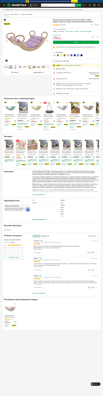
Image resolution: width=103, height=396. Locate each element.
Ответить (38, 252)
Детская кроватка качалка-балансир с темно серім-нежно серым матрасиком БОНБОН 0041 (89, 152)
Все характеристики (39, 219)
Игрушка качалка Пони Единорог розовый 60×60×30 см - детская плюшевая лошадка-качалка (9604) (21, 152)
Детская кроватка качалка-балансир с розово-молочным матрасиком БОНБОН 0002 (9, 152)
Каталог (35, 5)
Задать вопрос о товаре (72, 31)
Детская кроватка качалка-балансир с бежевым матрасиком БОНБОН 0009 (23, 115)
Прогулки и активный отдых (22, 9)
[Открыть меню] (4, 5)
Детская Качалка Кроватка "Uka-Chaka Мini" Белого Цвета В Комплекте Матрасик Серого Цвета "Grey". (62, 115)
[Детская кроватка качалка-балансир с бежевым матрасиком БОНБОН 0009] (23, 107)
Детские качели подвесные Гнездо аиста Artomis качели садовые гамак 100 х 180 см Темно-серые (49, 115)
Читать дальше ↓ (38, 249)
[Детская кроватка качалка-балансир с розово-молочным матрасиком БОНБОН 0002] (10, 145)
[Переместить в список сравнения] (93, 37)
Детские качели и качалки (54, 9)
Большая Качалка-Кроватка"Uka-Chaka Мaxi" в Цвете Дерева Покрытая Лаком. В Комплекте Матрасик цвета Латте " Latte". (88, 115)
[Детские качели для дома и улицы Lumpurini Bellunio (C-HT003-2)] (32, 145)
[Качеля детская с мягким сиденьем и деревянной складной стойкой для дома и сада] (75, 107)
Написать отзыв (14, 257)
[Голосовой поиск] (73, 5)
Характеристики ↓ (38, 72)
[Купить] (15, 121)
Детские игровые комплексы (38, 9)
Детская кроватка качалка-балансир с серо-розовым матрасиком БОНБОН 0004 (66, 152)
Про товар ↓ (15, 72)
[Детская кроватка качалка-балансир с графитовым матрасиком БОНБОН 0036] (55, 145)
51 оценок (61, 31)
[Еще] (98, 21)
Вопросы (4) (45, 236)
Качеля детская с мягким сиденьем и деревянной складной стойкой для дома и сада (75, 115)
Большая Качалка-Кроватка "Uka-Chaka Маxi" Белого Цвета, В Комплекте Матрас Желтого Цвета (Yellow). (36, 115)
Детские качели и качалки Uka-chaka (72, 9)
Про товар (6, 14)
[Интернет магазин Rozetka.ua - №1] (16, 5)
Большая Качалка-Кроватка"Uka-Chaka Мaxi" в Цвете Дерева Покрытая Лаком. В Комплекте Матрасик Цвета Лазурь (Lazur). (10, 115)
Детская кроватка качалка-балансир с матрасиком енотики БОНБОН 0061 (43, 152)
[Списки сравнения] (94, 5)
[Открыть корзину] (98, 5)
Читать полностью (39, 194)
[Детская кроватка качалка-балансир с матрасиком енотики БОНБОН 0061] (44, 145)
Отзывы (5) (36, 236)
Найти (78, 5)
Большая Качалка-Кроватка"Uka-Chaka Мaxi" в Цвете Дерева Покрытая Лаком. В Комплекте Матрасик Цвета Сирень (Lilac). (10, 316)
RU (83, 5)
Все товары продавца (85, 31)
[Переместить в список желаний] (97, 37)
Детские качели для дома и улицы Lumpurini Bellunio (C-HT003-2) (32, 152)
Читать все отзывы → (39, 293)
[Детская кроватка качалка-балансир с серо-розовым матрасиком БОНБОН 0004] (67, 145)
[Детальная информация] (13, 136)
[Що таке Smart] (7, 24)
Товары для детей (9, 9)
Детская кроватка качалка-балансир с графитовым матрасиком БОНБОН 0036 (55, 152)
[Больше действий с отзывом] (96, 252)
